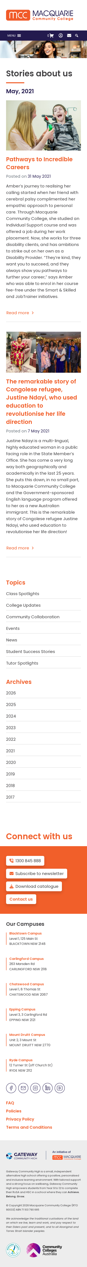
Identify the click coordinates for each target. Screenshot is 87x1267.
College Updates (23, 605)
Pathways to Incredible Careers (39, 163)
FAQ (10, 1103)
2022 (11, 739)
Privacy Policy (20, 1119)
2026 (11, 693)
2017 (10, 797)
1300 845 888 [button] (28, 861)
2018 (10, 785)
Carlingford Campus (26, 958)
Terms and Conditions (29, 1127)
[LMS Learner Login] (61, 35)
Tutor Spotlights (22, 663)
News (11, 640)
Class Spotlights (22, 594)
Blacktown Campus (25, 933)
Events (13, 628)
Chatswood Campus (26, 984)
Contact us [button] (21, 899)
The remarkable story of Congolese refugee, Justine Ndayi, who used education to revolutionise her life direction (41, 401)
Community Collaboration (32, 617)
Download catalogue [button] (36, 886)
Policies (13, 1111)
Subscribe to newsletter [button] (39, 873)
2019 (10, 774)
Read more (17, 313)
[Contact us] (69, 35)
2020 (11, 762)
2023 (11, 728)
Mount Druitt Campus (27, 1034)
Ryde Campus (21, 1060)
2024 (11, 716)
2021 (10, 751)
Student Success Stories (30, 651)
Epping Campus (22, 1009)
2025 (11, 704)
